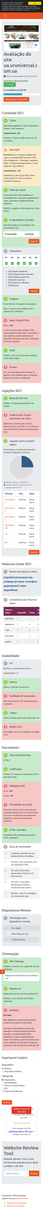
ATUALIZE (9, 84)
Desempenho (9, 1080)
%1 (6, 534)
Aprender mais (33, 10)
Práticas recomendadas (14, 1085)
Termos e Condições (15, 1206)
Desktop (7, 1069)
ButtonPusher (22, 1198)
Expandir (34, 241)
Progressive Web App (13, 1091)
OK (35, 3)
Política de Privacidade (16, 1203)
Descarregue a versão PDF (16, 99)
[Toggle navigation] (5, 15)
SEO (6, 1088)
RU (6, 542)
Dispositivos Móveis (13, 1071)
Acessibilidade (10, 1083)
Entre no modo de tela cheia (21, 1110)
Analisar (7, 1102)
